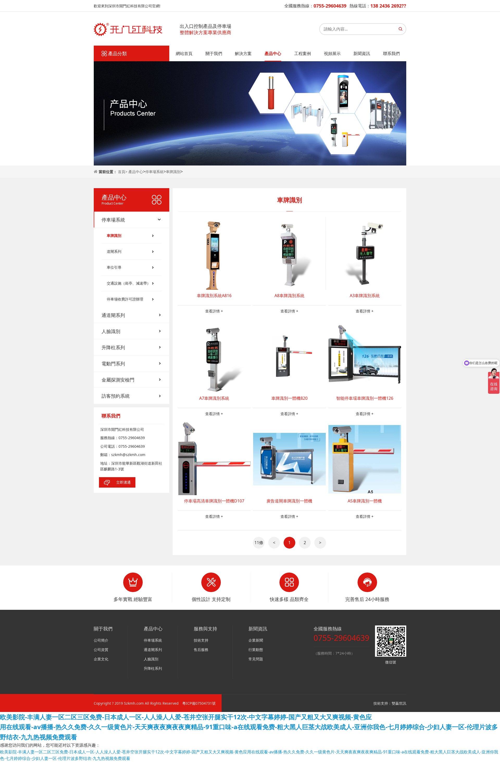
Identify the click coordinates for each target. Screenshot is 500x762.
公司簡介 (101, 640)
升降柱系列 (113, 347)
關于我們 (213, 53)
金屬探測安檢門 (118, 380)
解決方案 (243, 53)
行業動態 (255, 649)
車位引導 (114, 267)
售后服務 (201, 649)
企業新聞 (255, 640)
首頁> (123, 171)
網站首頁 (184, 53)
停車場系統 (154, 171)
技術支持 (201, 640)
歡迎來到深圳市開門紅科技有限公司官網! (127, 5)
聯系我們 (391, 53)
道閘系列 (114, 251)
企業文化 (101, 658)
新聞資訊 (361, 53)
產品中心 (273, 53)
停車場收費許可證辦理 (125, 299)
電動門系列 (113, 363)
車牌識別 (173, 171)
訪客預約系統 (116, 396)
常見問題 (255, 658)
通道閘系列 (113, 315)
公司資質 (101, 649)
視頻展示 (332, 53)
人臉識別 (111, 331)
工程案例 (302, 53)
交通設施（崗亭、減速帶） (129, 283)
